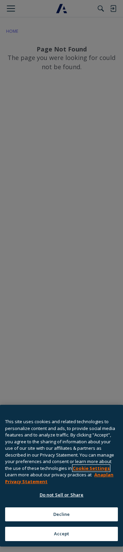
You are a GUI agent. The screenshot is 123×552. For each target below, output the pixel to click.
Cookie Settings (91, 468)
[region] (61, 476)
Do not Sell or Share (62, 495)
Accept (61, 534)
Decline (61, 514)
